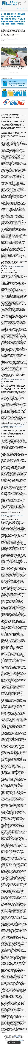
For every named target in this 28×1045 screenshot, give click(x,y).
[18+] (12, 3)
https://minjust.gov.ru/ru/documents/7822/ (12, 515)
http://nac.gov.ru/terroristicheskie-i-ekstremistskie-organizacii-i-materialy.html (13, 425)
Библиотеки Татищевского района (9, 39)
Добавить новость (14, 72)
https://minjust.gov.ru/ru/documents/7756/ (12, 266)
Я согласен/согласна (14, 1042)
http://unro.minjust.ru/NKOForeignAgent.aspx (13, 379)
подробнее (17, 1036)
